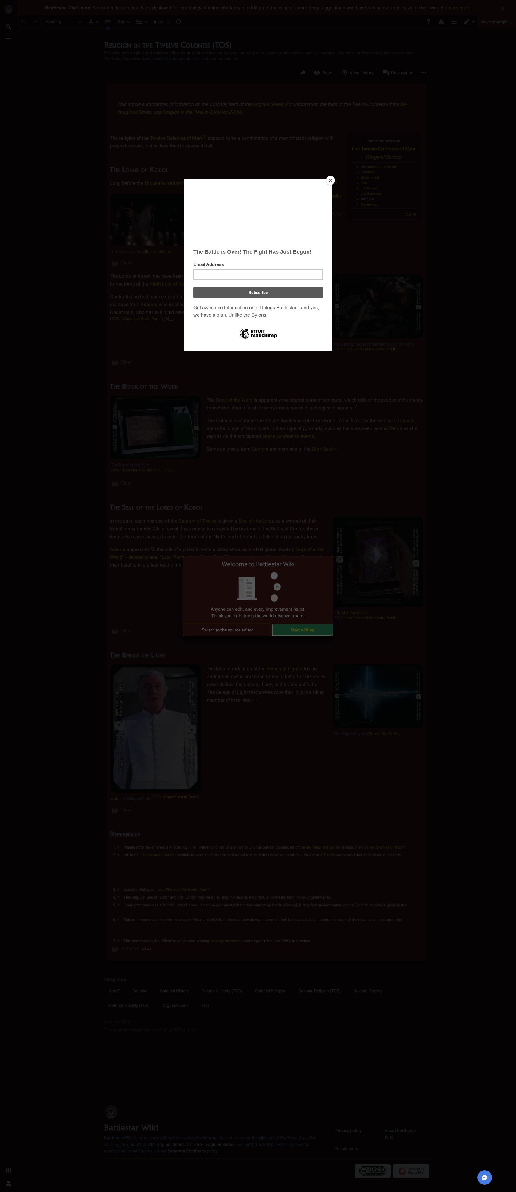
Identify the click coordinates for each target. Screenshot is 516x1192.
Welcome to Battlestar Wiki (258, 564)
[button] (227, 630)
